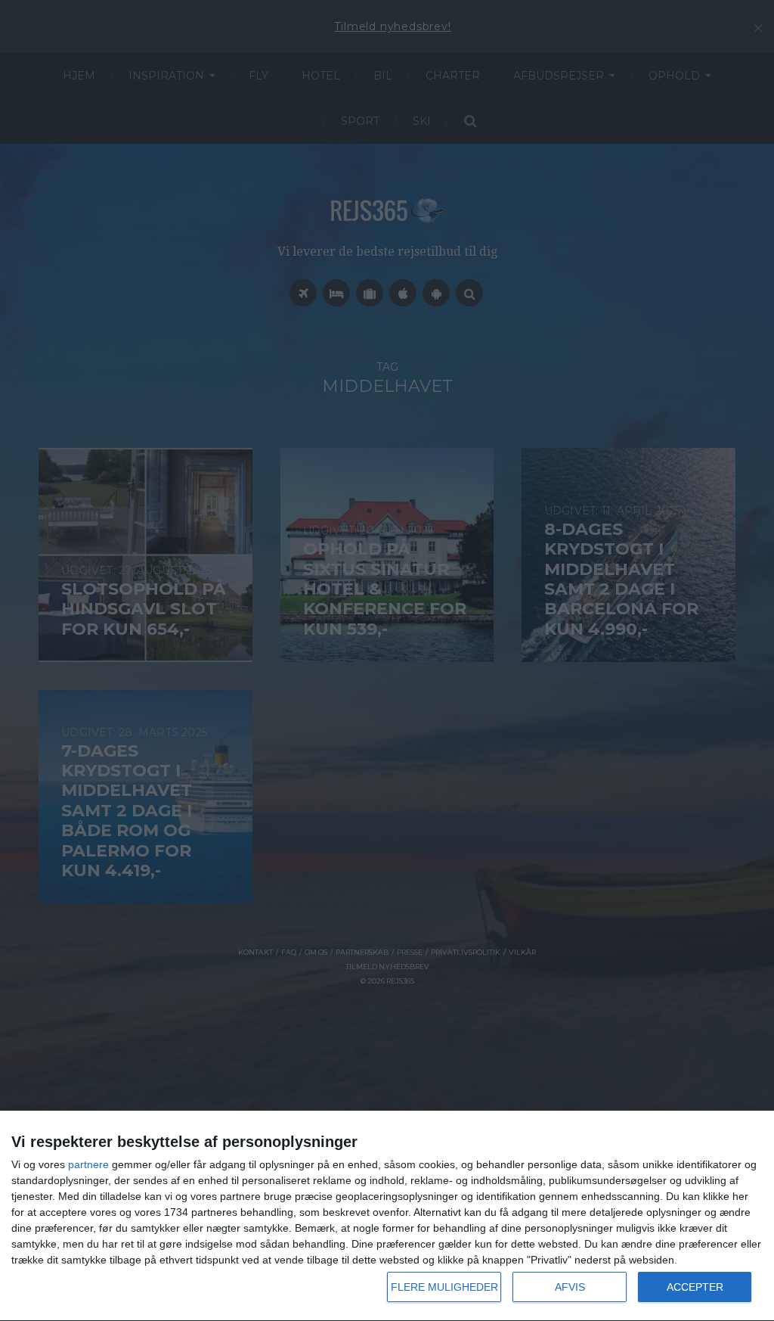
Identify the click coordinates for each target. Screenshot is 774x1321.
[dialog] (387, 1216)
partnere (88, 1164)
